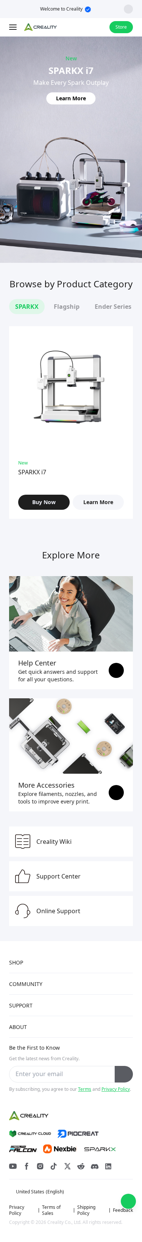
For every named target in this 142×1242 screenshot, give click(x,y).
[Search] (83, 27)
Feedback (123, 1210)
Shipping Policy (86, 1210)
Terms (84, 1089)
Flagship (67, 306)
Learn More (71, 98)
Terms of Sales (51, 1210)
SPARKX (27, 306)
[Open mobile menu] (13, 27)
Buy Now (44, 502)
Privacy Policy (115, 1089)
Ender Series (113, 306)
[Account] (98, 27)
